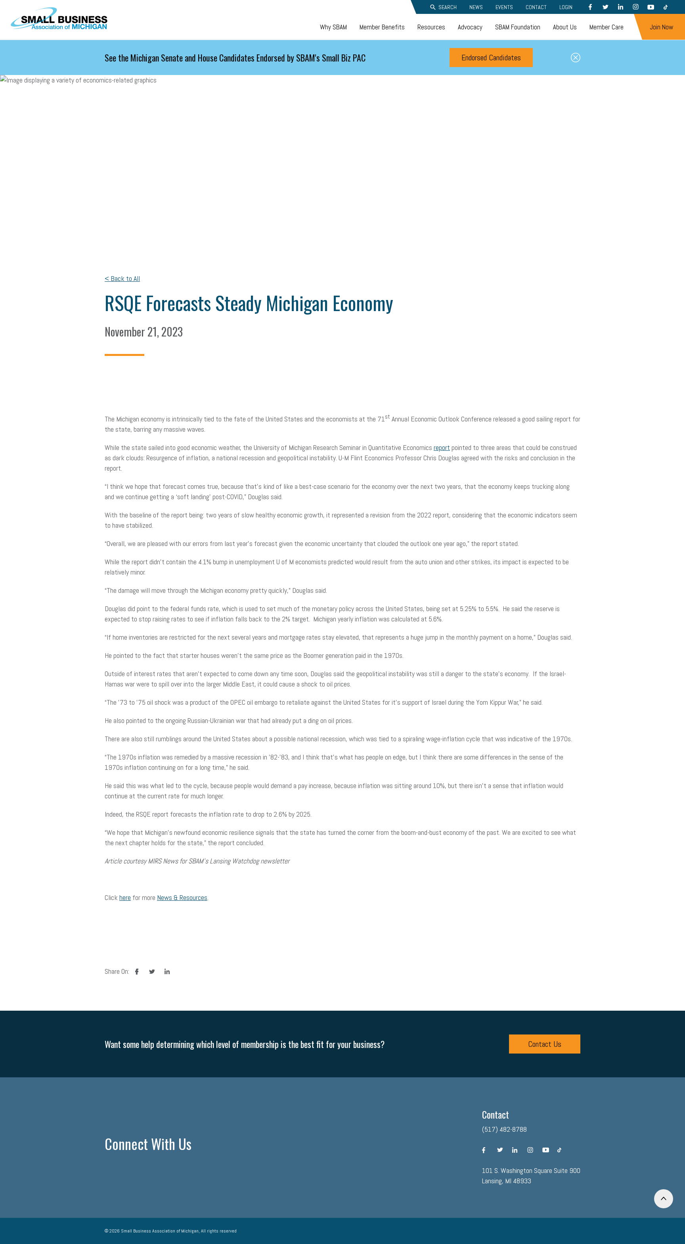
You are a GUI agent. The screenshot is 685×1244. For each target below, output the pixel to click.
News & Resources (182, 897)
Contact (536, 7)
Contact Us (544, 1044)
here (125, 897)
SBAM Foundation (517, 27)
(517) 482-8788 (504, 1129)
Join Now (661, 27)
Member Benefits (382, 27)
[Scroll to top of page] (663, 1198)
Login (565, 7)
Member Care (606, 27)
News (476, 7)
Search (447, 7)
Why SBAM (333, 27)
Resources (431, 27)
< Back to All (122, 278)
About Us (565, 27)
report (442, 447)
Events (504, 7)
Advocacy (470, 27)
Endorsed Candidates (491, 57)
